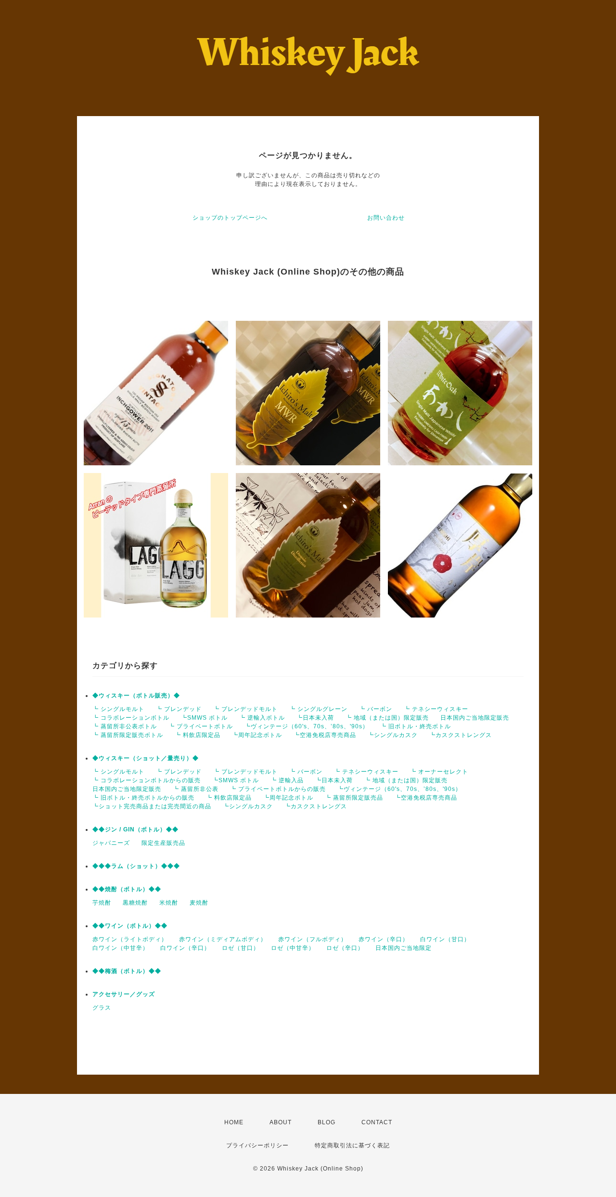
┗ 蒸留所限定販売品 (354, 797)
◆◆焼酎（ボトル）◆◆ (126, 889)
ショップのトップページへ (230, 217)
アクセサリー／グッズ (123, 994)
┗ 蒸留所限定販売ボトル (127, 735)
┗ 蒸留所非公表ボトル (124, 726)
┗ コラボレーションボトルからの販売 (146, 780)
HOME (234, 1122)
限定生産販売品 (163, 843)
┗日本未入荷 (315, 717)
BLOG (326, 1122)
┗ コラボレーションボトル (130, 717)
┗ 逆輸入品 (287, 780)
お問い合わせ (386, 217)
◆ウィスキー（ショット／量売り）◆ (145, 758)
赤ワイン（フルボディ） (312, 939)
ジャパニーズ (111, 843)
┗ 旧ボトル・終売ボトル (415, 726)
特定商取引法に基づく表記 (352, 1145)
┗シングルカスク (393, 735)
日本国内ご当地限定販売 (474, 717)
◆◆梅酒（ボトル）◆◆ (126, 971)
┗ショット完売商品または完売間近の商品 (151, 806)
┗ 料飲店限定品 (197, 735)
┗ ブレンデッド (179, 709)
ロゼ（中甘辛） (293, 948)
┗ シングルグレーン (318, 709)
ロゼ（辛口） (345, 948)
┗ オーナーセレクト (439, 771)
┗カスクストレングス (460, 735)
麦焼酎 (199, 902)
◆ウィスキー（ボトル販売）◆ (136, 695)
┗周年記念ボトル (257, 735)
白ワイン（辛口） (185, 948)
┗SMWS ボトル (204, 717)
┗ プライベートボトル (200, 726)
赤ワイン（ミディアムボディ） (223, 939)
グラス (101, 1007)
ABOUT (281, 1122)
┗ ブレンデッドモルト (245, 709)
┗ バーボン (375, 709)
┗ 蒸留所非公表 (195, 789)
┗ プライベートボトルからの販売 (278, 789)
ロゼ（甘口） (240, 948)
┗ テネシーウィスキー (436, 709)
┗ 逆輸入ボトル (262, 717)
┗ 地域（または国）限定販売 (387, 717)
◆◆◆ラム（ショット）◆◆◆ (136, 866)
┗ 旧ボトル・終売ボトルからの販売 (143, 797)
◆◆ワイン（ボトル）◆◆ (129, 925)
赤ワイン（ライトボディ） (129, 939)
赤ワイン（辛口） (384, 939)
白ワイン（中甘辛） (120, 948)
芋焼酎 (101, 902)
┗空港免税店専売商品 (325, 735)
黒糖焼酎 (135, 902)
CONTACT (376, 1122)
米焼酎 (168, 902)
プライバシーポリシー (257, 1145)
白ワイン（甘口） (445, 939)
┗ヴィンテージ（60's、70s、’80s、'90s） (306, 726)
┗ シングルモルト (118, 709)
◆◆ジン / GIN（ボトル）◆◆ (135, 829)
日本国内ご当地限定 (403, 948)
